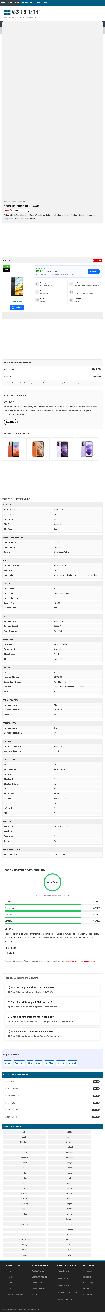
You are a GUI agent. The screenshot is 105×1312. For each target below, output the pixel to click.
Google (69, 1162)
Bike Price (48, 3)
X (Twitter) (88, 1282)
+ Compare (97, 260)
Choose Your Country (10, 3)
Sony (25, 1229)
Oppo (38, 1063)
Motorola (24, 1198)
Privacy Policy (12, 1288)
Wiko (69, 1250)
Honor (69, 1168)
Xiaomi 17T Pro (52, 1117)
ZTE (69, 1255)
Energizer (24, 1157)
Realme (60, 1063)
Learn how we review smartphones (80, 961)
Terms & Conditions (14, 1294)
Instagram (87, 1294)
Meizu (69, 1188)
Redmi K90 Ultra (52, 1110)
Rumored (69, 1219)
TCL (24, 1234)
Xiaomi (13, 201)
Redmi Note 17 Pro (52, 1096)
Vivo (30, 1063)
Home (6, 201)
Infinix (24, 1178)
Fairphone (69, 1157)
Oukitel (69, 1209)
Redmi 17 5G (52, 1081)
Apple (7, 1063)
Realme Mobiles (38, 1282)
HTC (24, 1173)
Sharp (69, 1224)
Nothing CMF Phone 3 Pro (68, 1292)
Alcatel (69, 1132)
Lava (24, 1183)
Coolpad (69, 1147)
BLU (24, 1147)
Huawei (69, 1173)
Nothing (24, 1204)
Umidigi (24, 1245)
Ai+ (24, 1132)
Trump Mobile (24, 1239)
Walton (24, 1250)
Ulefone (69, 1239)
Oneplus (69, 1204)
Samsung (19, 1063)
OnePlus (49, 1063)
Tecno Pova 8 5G (65, 1271)
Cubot (24, 1152)
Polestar (69, 1214)
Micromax (24, 1193)
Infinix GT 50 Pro (65, 1299)
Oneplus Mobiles (39, 1288)
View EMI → (93, 271)
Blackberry (24, 1142)
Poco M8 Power (52, 1088)
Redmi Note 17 (52, 1103)
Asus (69, 1137)
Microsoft (69, 1193)
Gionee (24, 1162)
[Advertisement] (52, 240)
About (9, 1282)
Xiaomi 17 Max (64, 1285)
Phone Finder (35, 3)
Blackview (69, 1142)
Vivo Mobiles (37, 1294)
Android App (88, 1271)
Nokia (69, 1198)
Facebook (87, 1277)
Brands (25, 3)
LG (24, 1188)
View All (72, 1063)
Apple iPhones (38, 1271)
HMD (24, 1168)
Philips (24, 1214)
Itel (69, 1178)
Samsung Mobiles (39, 1277)
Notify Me (18, 307)
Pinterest (87, 1288)
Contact (9, 1277)
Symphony (69, 1229)
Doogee (69, 1152)
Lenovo (69, 1183)
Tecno (69, 1234)
